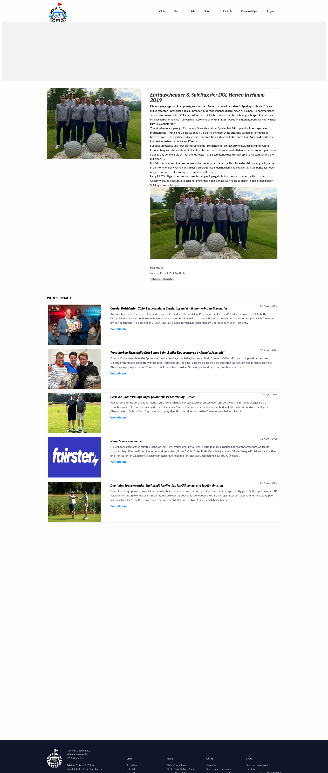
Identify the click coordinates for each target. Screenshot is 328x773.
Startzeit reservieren (257, 765)
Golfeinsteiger (249, 11)
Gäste (192, 11)
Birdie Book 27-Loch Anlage (181, 769)
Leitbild (131, 769)
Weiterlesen (118, 328)
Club (162, 11)
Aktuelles (132, 765)
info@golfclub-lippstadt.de (88, 769)
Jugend (271, 11)
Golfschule (226, 11)
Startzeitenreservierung (218, 769)
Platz (177, 11)
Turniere (250, 769)
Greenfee (211, 765)
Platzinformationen (177, 765)
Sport (207, 11)
